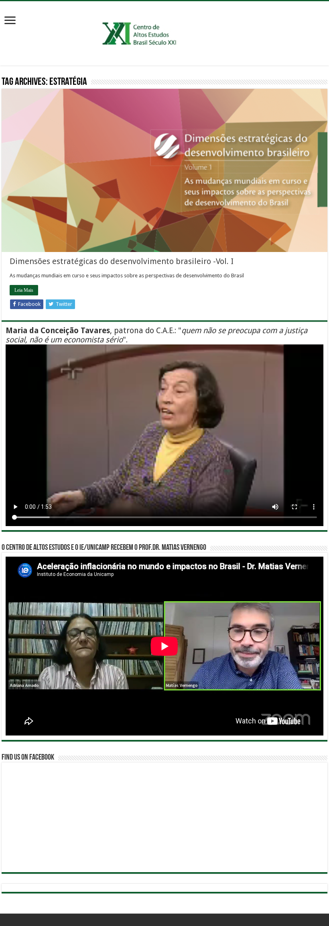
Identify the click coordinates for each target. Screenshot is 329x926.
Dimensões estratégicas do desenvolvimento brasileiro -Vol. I (122, 261)
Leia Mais (23, 290)
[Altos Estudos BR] (164, 31)
